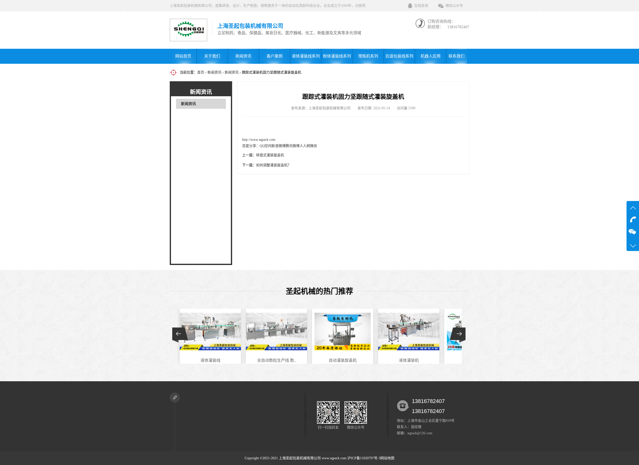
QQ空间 (266, 146)
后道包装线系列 (399, 56)
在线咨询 (421, 6)
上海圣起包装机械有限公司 (300, 458)
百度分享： (251, 146)
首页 (200, 72)
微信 (313, 146)
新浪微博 (279, 146)
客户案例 (275, 56)
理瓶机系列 (368, 56)
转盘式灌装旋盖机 (270, 155)
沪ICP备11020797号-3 (363, 458)
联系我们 (457, 56)
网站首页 (183, 56)
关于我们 (212, 56)
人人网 (305, 146)
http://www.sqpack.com (258, 140)
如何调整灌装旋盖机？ (273, 165)
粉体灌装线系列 (337, 56)
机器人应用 (431, 56)
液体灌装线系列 (306, 56)
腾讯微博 (293, 146)
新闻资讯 (243, 56)
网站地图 (387, 458)
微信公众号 (454, 6)
